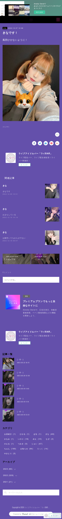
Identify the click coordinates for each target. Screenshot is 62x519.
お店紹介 (10, 434)
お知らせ (26, 448)
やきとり (10, 453)
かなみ (9, 439)
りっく (42, 448)
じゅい (37, 443)
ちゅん (10, 448)
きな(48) (6, 127)
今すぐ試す (39, 12)
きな (5, 28)
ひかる (24, 434)
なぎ (50, 439)
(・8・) (20, 359)
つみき (23, 443)
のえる (9, 443)
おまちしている (9, 214)
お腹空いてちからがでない (14, 238)
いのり (23, 439)
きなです (6, 191)
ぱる (37, 434)
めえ (37, 439)
